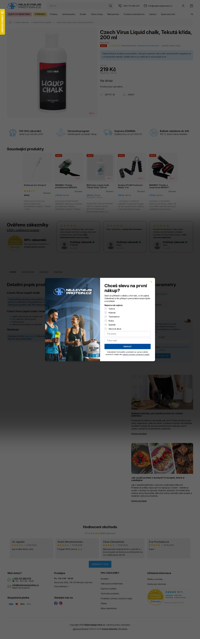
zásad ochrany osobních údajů (135, 354)
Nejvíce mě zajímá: (113, 305)
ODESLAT (127, 346)
